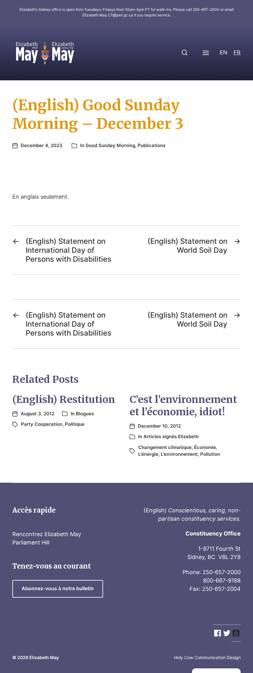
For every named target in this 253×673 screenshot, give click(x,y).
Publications (151, 145)
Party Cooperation (41, 424)
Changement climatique (165, 447)
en (223, 52)
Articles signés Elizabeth (171, 436)
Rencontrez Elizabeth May (46, 534)
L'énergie (148, 454)
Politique (75, 424)
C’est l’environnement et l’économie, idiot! (183, 405)
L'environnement (179, 454)
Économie (205, 447)
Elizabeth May (44, 657)
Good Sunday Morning (110, 145)
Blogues (85, 414)
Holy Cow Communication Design (207, 657)
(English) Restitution (63, 399)
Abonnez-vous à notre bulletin (58, 588)
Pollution (210, 454)
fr (237, 52)
